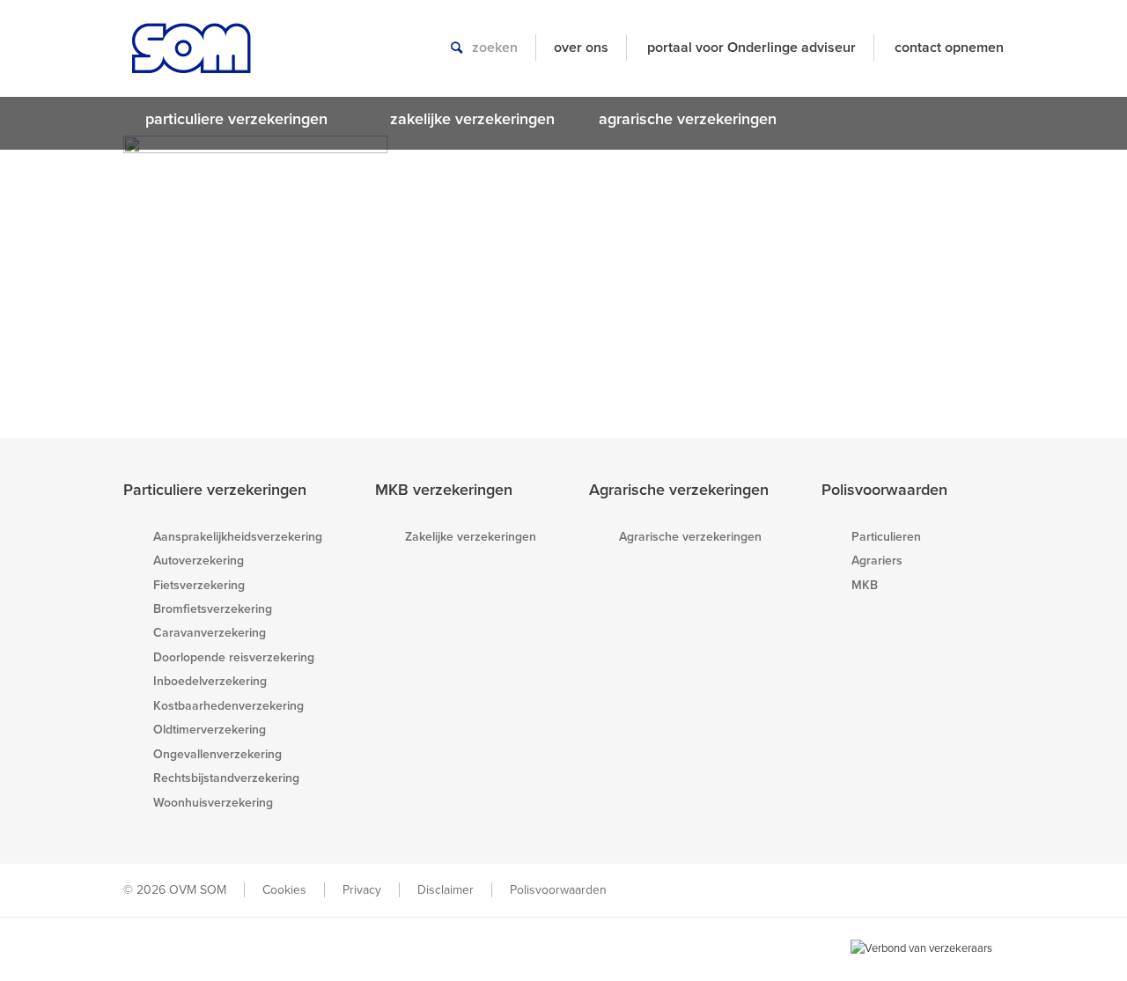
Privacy (362, 889)
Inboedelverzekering (210, 681)
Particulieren (886, 536)
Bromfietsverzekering (212, 608)
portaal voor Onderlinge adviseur (751, 47)
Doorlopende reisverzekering (233, 657)
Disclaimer (445, 889)
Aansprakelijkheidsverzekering (237, 536)
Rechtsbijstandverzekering (226, 778)
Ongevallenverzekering (217, 754)
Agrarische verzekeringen (679, 489)
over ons (581, 47)
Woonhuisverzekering (213, 802)
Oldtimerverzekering (209, 729)
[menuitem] (245, 119)
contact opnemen (949, 47)
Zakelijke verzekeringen (470, 536)
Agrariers (876, 560)
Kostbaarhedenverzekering (228, 705)
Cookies (284, 889)
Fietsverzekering (199, 585)
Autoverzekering (198, 560)
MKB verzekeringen (443, 489)
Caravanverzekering (209, 632)
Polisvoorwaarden (884, 489)
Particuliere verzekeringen (214, 489)
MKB (864, 585)
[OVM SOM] (191, 57)
